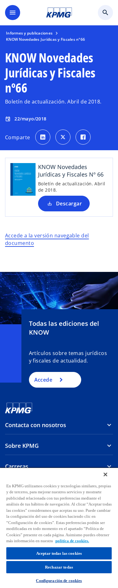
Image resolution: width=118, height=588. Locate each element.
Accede (43, 379)
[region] (59, 527)
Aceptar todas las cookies (59, 553)
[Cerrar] (105, 474)
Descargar (69, 203)
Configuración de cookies (59, 580)
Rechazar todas (59, 567)
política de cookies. (72, 540)
